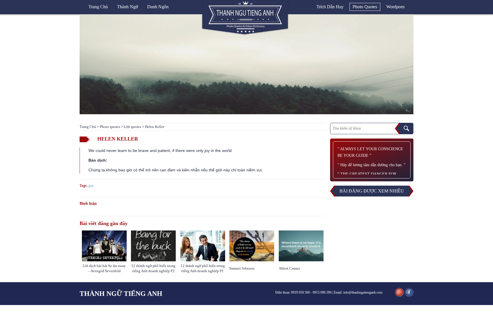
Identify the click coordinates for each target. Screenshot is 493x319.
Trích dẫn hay (330, 6)
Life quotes (132, 127)
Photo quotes (365, 6)
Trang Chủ (88, 127)
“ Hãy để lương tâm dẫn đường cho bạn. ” (371, 165)
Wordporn (395, 6)
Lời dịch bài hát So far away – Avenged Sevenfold (104, 268)
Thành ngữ (127, 6)
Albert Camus (289, 268)
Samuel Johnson (242, 268)
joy (91, 185)
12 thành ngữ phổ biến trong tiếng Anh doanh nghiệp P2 (153, 268)
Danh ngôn (158, 6)
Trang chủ (98, 6)
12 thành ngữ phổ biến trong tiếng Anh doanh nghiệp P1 (203, 268)
